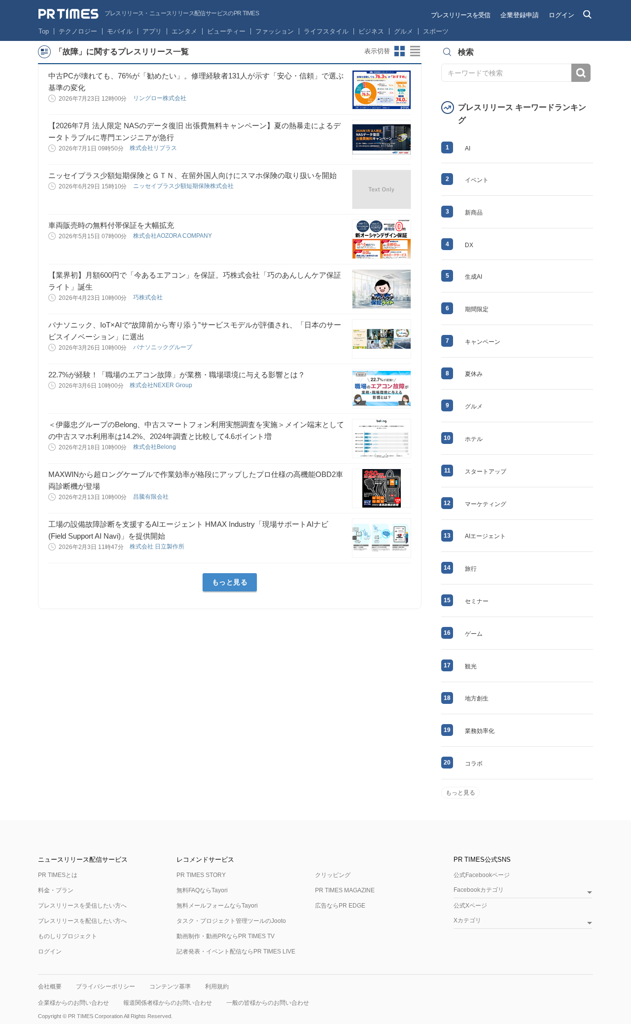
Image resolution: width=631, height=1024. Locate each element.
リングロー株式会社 (160, 98)
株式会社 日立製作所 (158, 546)
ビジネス (371, 31)
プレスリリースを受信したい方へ (82, 905)
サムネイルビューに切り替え (400, 51)
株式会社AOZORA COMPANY (173, 235)
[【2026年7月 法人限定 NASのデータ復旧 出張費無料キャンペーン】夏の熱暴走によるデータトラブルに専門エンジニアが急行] (381, 139)
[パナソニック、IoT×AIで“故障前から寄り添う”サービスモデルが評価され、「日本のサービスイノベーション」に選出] (381, 339)
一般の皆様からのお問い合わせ (267, 1002)
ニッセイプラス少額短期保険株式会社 (184, 186)
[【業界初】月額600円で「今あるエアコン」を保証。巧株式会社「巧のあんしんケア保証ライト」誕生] (381, 289)
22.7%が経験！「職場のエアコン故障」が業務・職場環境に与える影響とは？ (176, 374)
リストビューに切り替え (415, 51)
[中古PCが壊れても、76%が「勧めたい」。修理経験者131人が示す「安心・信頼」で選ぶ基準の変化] (381, 90)
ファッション (274, 31)
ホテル (474, 439)
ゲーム (474, 633)
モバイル (120, 31)
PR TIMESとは (57, 875)
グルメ (403, 31)
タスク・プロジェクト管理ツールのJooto (231, 920)
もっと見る (230, 582)
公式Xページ (470, 905)
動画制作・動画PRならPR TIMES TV (225, 936)
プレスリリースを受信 (460, 15)
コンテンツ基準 (170, 986)
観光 (471, 666)
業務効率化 (479, 731)
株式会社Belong (155, 446)
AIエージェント (485, 536)
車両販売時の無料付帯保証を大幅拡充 (111, 225)
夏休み (474, 373)
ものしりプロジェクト (67, 936)
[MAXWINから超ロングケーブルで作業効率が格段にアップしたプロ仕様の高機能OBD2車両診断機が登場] (381, 488)
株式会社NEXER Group (162, 385)
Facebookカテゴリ (479, 890)
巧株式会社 (148, 297)
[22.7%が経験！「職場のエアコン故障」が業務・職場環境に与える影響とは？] (381, 388)
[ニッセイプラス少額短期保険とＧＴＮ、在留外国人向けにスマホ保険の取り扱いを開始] (381, 189)
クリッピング (333, 875)
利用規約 (217, 986)
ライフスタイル (326, 31)
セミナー (477, 601)
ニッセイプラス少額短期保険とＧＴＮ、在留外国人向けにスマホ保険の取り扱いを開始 (192, 175)
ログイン (561, 15)
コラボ (474, 763)
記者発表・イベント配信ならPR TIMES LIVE (235, 951)
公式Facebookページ (482, 875)
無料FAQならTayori (202, 890)
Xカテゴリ (467, 920)
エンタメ (184, 31)
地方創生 (477, 698)
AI (467, 148)
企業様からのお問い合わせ (73, 1002)
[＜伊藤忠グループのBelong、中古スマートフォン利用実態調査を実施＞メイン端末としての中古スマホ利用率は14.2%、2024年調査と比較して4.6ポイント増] (381, 438)
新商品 (474, 212)
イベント (477, 180)
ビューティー (226, 31)
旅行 (471, 568)
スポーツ (436, 31)
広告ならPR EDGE (340, 905)
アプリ (152, 31)
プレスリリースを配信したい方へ (82, 920)
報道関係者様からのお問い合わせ (167, 1002)
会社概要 (50, 986)
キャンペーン (482, 341)
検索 (581, 73)
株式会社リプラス (154, 148)
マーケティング (485, 504)
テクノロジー (78, 31)
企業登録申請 (519, 15)
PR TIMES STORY (201, 875)
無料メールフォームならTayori (217, 905)
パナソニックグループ (163, 347)
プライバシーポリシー (105, 986)
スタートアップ (485, 471)
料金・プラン (55, 890)
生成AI (473, 276)
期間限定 (477, 309)
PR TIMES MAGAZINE (345, 890)
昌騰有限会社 (151, 496)
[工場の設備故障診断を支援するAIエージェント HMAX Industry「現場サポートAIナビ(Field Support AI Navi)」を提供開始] (381, 538)
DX (469, 245)
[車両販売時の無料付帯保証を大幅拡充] (381, 239)
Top (43, 31)
